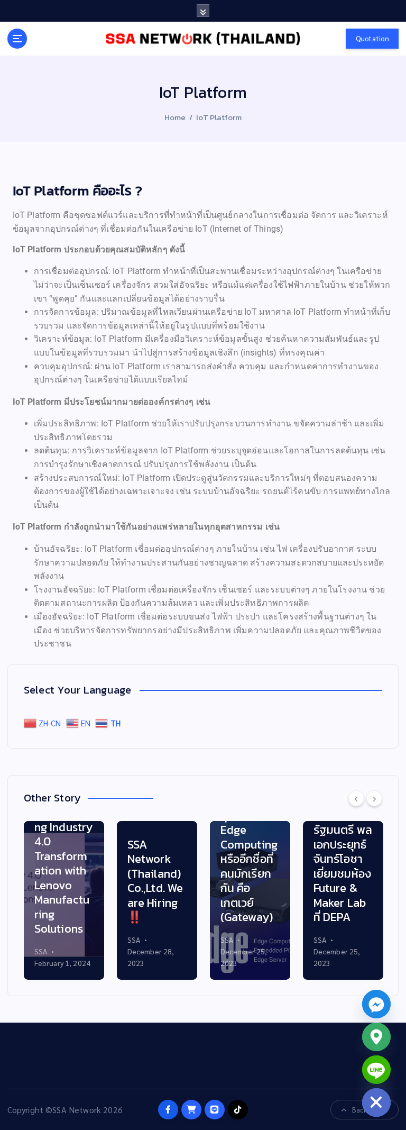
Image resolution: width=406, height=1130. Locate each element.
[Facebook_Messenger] (376, 1004)
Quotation (372, 38)
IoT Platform (219, 117)
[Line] (376, 1069)
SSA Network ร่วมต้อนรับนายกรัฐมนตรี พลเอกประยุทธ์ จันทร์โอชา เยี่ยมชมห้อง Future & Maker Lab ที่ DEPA (342, 844)
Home (175, 117)
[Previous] (356, 798)
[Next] (374, 798)
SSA (40, 951)
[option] (64, 900)
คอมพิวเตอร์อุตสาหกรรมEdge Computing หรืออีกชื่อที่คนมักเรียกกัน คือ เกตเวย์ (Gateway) (249, 859)
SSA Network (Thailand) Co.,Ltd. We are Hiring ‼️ (155, 881)
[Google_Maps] (376, 1037)
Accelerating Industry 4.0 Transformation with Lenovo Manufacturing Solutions (63, 870)
